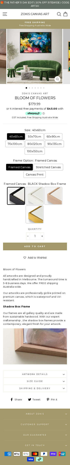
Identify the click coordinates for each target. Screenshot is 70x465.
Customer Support (35, 424)
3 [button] (33, 88)
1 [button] (26, 88)
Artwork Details (35, 374)
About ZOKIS (35, 414)
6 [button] (41, 88)
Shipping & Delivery (34, 388)
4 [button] (35, 88)
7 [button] (44, 88)
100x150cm (35, 151)
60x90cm (53, 136)
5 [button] (38, 88)
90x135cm (54, 144)
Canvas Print (34, 174)
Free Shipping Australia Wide (42, 117)
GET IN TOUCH (35, 445)
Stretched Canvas (48, 167)
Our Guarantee (35, 435)
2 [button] (30, 88)
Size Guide (35, 381)
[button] (35, 257)
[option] (35, 24)
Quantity (35, 229)
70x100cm (15, 144)
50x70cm (34, 136)
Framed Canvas (19, 167)
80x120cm (34, 144)
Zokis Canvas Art (35, 14)
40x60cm (16, 136)
